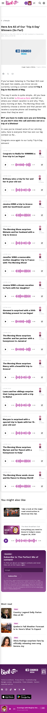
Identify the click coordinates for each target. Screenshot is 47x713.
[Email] (12, 73)
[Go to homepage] (12, 4)
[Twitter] (8, 73)
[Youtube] (24, 689)
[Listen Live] (26, 3)
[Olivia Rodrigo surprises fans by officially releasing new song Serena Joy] (6, 641)
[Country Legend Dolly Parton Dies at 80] (6, 613)
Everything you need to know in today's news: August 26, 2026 (31, 531)
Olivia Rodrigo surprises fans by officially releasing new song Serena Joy (28, 643)
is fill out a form (22, 98)
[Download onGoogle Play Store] (24, 697)
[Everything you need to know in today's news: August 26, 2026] (12, 530)
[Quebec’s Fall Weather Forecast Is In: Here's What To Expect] (6, 627)
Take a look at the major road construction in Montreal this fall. (32, 511)
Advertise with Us (7, 684)
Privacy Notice (25, 584)
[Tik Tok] (11, 689)
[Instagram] (6, 689)
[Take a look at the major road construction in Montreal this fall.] (12, 512)
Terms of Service (13, 588)
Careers (36, 682)
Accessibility (17, 682)
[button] (10, 709)
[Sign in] (44, 3)
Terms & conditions (7, 680)
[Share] (42, 165)
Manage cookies (6, 682)
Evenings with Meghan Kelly (28, 708)
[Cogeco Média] (31, 672)
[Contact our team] (34, 3)
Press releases (28, 682)
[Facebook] (3, 73)
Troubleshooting (31, 680)
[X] (19, 689)
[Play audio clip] (5, 165)
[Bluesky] (15, 689)
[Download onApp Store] (8, 697)
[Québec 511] (44, 674)
